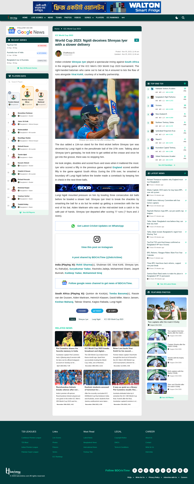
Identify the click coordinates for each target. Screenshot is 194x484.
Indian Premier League (30, 447)
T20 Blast (25, 442)
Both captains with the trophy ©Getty (175, 372)
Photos (68, 18)
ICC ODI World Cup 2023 (113, 319)
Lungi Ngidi (96, 319)
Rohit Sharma (84, 264)
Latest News (88, 438)
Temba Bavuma (118, 293)
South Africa (132, 62)
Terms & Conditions (122, 447)
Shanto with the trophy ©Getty (176, 359)
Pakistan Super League (30, 452)
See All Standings (165, 165)
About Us (149, 438)
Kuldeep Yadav (73, 273)
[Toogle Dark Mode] (176, 18)
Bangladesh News (90, 442)
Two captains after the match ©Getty (163, 322)
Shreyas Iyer (79, 62)
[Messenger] (168, 470)
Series (55, 452)
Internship (149, 452)
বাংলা (123, 18)
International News (90, 447)
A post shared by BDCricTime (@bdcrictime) (97, 257)
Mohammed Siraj (92, 273)
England (117, 167)
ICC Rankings (113, 18)
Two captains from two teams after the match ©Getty (176, 332)
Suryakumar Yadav (80, 268)
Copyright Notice (121, 438)
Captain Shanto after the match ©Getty (176, 345)
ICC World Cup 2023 (72, 29)
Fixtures (55, 447)
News (50, 18)
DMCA (117, 442)
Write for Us (150, 447)
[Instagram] (146, 470)
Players (100, 18)
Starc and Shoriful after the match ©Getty (176, 385)
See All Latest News (168, 284)
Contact (148, 442)
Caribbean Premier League (31, 438)
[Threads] (185, 470)
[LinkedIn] (174, 470)
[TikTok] (157, 470)
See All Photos (168, 398)
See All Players (29, 212)
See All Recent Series (28, 68)
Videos (77, 18)
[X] (151, 470)
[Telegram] (180, 470)
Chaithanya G (69, 53)
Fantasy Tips (88, 452)
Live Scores (57, 438)
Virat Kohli (77, 74)
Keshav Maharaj (64, 302)
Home (25, 18)
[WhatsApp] (163, 470)
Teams (59, 18)
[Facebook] (134, 470)
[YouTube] (140, 470)
